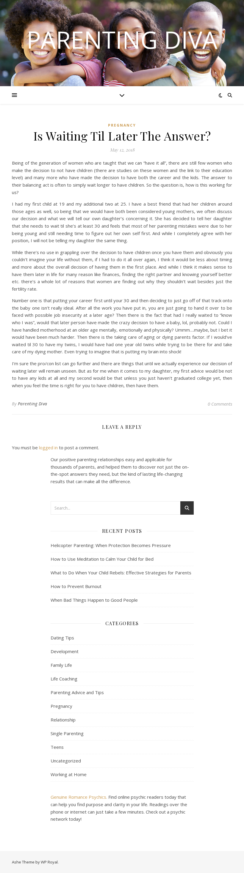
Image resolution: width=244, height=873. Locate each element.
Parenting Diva (122, 39)
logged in (48, 447)
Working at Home (69, 774)
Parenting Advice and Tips (77, 692)
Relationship (63, 720)
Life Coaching (64, 679)
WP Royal (49, 862)
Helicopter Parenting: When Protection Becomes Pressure (111, 545)
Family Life (61, 665)
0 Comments (220, 404)
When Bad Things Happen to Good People (94, 600)
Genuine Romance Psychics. (79, 797)
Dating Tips (62, 638)
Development (65, 651)
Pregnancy (122, 125)
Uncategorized (66, 761)
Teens (57, 747)
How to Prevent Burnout (76, 586)
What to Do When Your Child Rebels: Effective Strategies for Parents (121, 573)
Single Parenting (67, 733)
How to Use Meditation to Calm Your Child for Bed (102, 559)
